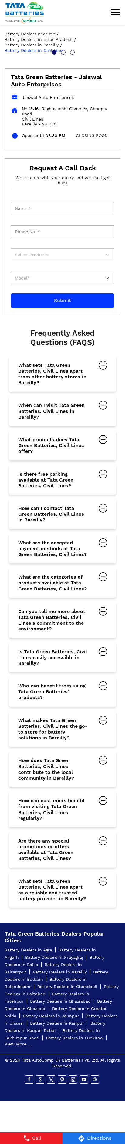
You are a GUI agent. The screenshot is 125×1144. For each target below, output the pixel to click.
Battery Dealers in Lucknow (74, 1037)
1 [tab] (53, 51)
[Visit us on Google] (40, 1079)
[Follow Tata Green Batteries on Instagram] (73, 1079)
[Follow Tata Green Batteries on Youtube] (84, 1079)
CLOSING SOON (92, 135)
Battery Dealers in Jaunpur (51, 1015)
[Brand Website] (95, 1079)
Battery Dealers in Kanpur (57, 1023)
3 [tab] (71, 51)
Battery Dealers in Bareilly (60, 971)
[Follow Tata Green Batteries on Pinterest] (62, 1079)
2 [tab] (62, 51)
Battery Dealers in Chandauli (67, 986)
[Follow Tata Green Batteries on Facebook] (29, 1079)
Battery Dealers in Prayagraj (54, 957)
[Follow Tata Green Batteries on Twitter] (51, 1079)
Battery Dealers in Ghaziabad (60, 1001)
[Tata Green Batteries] (25, 13)
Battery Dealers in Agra (28, 949)
